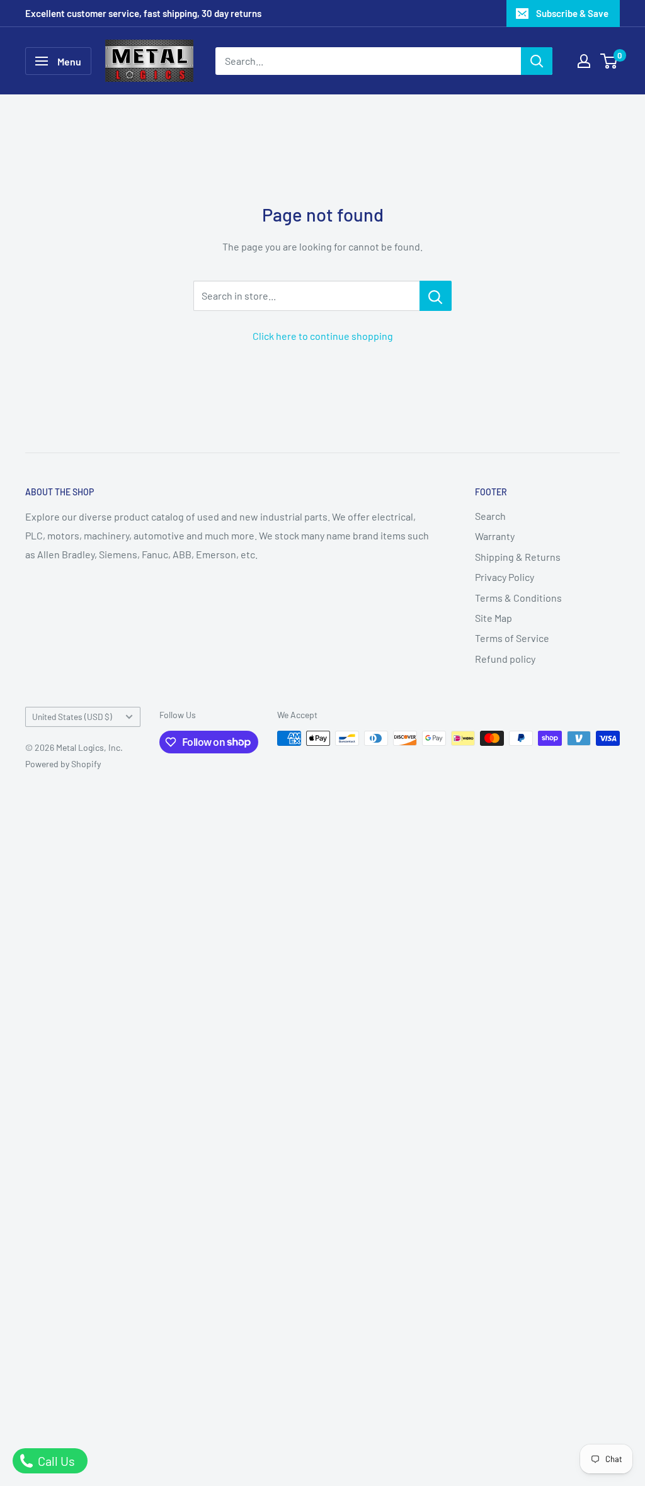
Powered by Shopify (63, 763)
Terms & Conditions (518, 598)
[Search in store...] (436, 296)
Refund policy (505, 659)
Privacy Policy (504, 577)
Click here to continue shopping (323, 336)
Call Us (55, 1460)
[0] (609, 61)
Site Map (493, 618)
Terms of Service (512, 638)
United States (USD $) (72, 716)
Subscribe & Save (572, 13)
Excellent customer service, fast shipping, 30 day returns (143, 13)
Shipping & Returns (518, 557)
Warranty (495, 536)
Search (490, 516)
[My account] (584, 61)
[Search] (536, 61)
